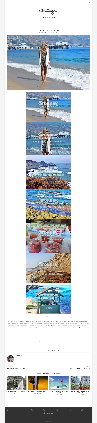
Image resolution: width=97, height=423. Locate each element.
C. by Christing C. (11, 345)
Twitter (44, 341)
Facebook (49, 341)
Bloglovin (39, 341)
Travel (15, 2)
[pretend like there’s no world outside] (80, 383)
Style (28, 2)
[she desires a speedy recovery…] (38, 383)
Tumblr (54, 341)
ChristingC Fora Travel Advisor (48, 2)
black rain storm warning (16, 391)
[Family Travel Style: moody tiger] (59, 383)
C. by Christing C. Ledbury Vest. (48, 316)
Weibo (58, 341)
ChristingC (46, 32)
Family (22, 2)
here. (25, 327)
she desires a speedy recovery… (38, 391)
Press (34, 2)
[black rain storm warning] (16, 383)
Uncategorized (50, 27)
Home (8, 2)
